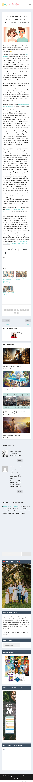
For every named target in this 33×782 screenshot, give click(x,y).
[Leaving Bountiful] (16, 379)
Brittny (19, 333)
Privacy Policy (22, 781)
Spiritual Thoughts (21, 22)
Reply (20, 460)
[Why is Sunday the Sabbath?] (16, 425)
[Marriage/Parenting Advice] (8, 289)
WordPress (27, 776)
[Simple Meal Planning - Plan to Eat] (9, 739)
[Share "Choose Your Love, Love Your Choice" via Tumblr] (14, 309)
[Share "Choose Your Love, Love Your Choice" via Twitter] (8, 309)
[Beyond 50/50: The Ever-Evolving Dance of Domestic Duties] (8, 274)
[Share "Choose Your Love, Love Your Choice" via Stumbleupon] (27, 309)
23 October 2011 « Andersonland (11, 506)
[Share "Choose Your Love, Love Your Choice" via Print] (18, 313)
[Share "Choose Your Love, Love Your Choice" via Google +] (11, 309)
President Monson (8, 87)
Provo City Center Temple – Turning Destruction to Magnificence (14, 412)
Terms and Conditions (12, 781)
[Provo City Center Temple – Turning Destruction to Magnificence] (16, 401)
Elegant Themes (13, 776)
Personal (13, 22)
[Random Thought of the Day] (16, 356)
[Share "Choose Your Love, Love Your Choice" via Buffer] (24, 309)
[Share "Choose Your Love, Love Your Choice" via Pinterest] (18, 309)
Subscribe (26, 554)
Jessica (12, 467)
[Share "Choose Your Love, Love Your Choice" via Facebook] (5, 309)
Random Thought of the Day (12, 366)
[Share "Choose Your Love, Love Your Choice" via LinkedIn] (21, 309)
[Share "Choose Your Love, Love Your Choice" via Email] (14, 313)
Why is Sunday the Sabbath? (11, 435)
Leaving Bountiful (8, 389)
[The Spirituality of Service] (21, 274)
